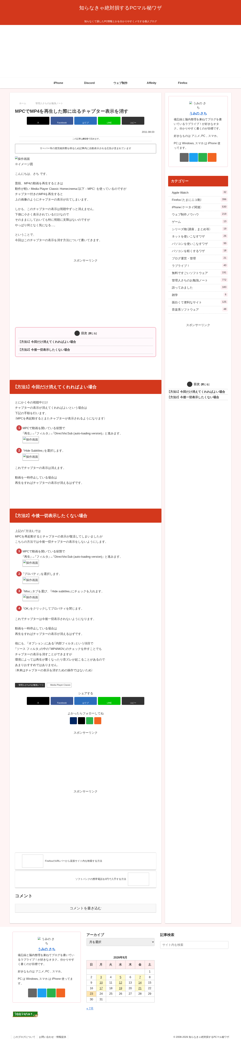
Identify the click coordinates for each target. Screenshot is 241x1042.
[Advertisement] (120, 51)
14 (139, 982)
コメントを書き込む (85, 908)
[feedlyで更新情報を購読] (89, 720)
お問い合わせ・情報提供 (52, 1036)
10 (101, 982)
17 (101, 988)
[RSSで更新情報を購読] (97, 720)
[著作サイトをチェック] (73, 720)
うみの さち (198, 113)
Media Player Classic (60, 685)
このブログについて (24, 1036)
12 (120, 982)
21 (139, 988)
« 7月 (90, 1008)
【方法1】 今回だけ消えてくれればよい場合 (47, 341)
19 (120, 988)
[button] (133, 121)
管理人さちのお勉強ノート (31, 685)
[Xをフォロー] (81, 720)
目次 (84, 333)
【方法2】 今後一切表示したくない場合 (44, 349)
